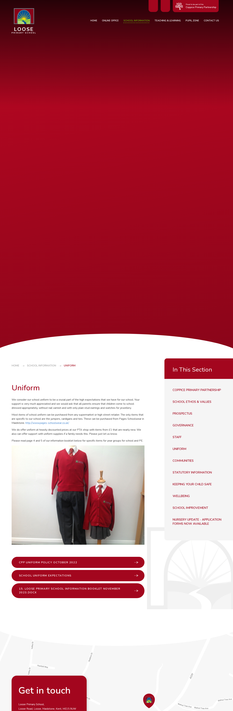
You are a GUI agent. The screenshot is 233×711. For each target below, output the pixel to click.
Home (15, 365)
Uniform (70, 365)
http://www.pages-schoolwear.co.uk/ (47, 423)
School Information (41, 365)
